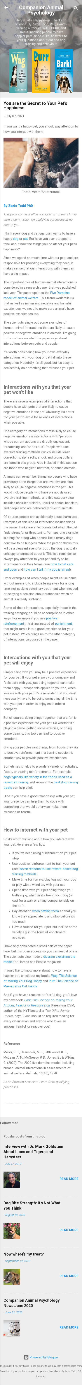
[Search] (76, 9)
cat (25, 239)
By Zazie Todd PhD (18, 206)
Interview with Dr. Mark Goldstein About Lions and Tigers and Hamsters (33, 1151)
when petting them (45, 911)
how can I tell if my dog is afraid (47, 569)
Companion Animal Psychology (41, 10)
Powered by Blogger (43, 1357)
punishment (63, 624)
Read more (69, 1179)
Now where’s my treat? (23, 1254)
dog (15, 239)
